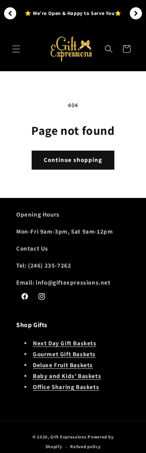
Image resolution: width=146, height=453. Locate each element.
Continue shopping (73, 160)
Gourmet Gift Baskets (64, 354)
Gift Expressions (69, 437)
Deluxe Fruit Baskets (63, 365)
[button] (16, 49)
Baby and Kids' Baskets (67, 376)
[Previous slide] (10, 13)
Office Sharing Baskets (66, 387)
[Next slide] (136, 13)
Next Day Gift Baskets (65, 343)
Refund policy (85, 446)
